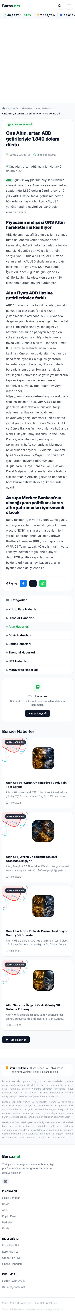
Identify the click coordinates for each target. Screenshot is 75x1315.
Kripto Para (9, 1216)
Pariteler (7, 1222)
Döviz (5, 1203)
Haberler (27, 108)
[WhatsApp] (42, 583)
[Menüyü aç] (69, 6)
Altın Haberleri (44, 108)
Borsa (11, 5)
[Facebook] (23, 583)
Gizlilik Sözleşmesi (13, 1281)
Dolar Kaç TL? (10, 1245)
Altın (4, 1210)
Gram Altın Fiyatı (12, 1257)
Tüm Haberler (17, 1039)
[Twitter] (5, 1181)
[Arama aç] (59, 6)
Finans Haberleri (12, 1263)
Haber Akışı (36, 713)
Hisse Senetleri (11, 1197)
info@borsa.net (16, 1287)
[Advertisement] (37, 61)
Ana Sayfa (12, 108)
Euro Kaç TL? (10, 1251)
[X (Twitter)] (33, 583)
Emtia (5, 1228)
